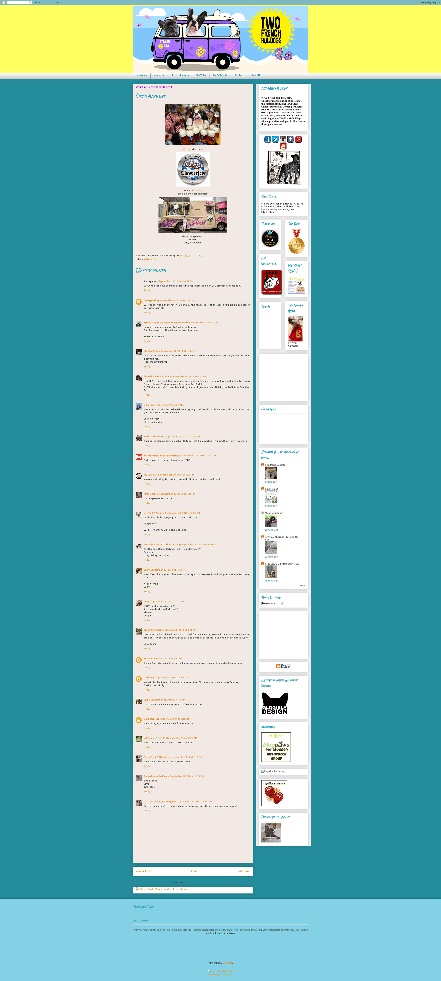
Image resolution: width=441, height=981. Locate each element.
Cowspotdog (151, 300)
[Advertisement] (282, 376)
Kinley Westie (152, 493)
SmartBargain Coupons (220, 974)
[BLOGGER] (283, 668)
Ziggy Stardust (152, 630)
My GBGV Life (151, 474)
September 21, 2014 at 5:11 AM (172, 718)
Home (194, 871)
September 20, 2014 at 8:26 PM (179, 630)
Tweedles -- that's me (156, 776)
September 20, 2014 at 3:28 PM (177, 474)
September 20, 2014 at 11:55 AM (178, 351)
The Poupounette (275, 464)
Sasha (198, 190)
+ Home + (142, 76)
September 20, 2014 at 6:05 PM (182, 513)
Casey (186, 149)
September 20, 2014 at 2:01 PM (189, 376)
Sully (147, 569)
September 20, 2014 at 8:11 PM (167, 601)
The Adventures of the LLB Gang (162, 544)
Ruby (147, 601)
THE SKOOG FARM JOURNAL (282, 563)
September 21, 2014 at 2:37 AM (172, 677)
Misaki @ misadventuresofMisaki (162, 455)
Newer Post (143, 871)
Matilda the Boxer (154, 436)
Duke (147, 404)
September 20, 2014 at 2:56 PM (183, 436)
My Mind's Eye (152, 351)
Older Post (243, 871)
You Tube (201, 76)
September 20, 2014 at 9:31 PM (165, 658)
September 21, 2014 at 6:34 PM (187, 776)
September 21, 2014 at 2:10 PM (185, 757)
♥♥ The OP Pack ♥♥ (154, 513)
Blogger (227, 962)
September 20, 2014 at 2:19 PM (167, 404)
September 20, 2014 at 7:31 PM (167, 569)
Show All (302, 586)
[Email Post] (199, 255)
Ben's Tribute (220, 76)
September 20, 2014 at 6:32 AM (176, 281)
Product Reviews (180, 76)
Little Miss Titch (153, 738)
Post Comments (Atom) (200, 882)
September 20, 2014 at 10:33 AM (200, 322)
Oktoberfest (151, 95)
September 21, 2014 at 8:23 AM (180, 738)
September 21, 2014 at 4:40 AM (168, 699)
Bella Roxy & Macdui (155, 757)
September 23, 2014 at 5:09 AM (194, 801)
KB (145, 658)
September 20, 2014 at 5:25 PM (178, 493)
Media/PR (256, 76)
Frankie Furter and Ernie (157, 376)
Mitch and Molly (274, 513)
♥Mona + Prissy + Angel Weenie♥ (162, 322)
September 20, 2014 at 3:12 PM (199, 455)
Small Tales (271, 488)
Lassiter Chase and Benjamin (160, 801)
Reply (147, 290)
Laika (147, 699)
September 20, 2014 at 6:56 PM (199, 544)
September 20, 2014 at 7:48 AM (177, 300)
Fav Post (239, 76)
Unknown (149, 677)
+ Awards (159, 76)
